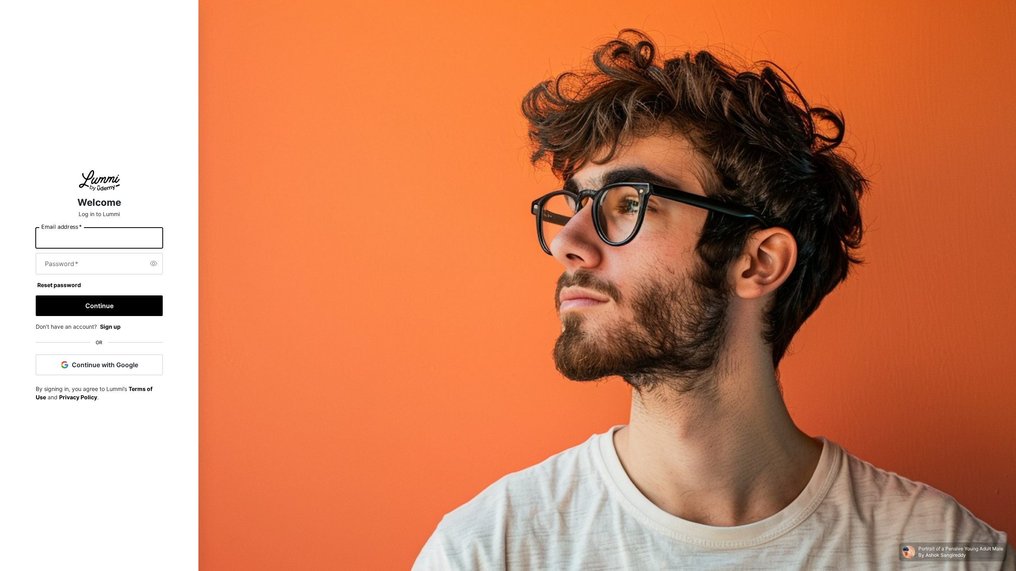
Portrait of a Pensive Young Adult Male (960, 549)
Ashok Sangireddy (946, 555)
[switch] (153, 263)
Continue (99, 306)
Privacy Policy (78, 397)
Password (61, 263)
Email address (61, 226)
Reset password (59, 285)
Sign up (110, 326)
